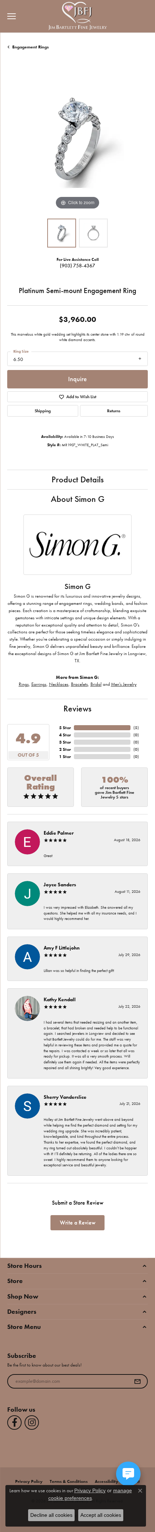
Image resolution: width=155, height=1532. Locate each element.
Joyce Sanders (60, 884)
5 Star (65, 728)
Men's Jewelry (124, 684)
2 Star (65, 749)
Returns (113, 411)
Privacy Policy (90, 1490)
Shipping (43, 411)
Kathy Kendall (60, 999)
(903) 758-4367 (77, 265)
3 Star (65, 742)
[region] (77, 140)
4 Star (65, 735)
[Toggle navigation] (9, 16)
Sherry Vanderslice (65, 1097)
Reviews (77, 708)
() (136, 728)
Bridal (96, 684)
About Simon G (78, 498)
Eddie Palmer (59, 833)
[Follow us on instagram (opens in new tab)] (32, 1422)
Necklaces (58, 684)
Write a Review (78, 1222)
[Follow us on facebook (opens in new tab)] (14, 1422)
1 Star (65, 756)
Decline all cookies (51, 1515)
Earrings (38, 684)
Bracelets (79, 684)
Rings (24, 684)
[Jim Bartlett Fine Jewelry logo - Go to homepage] (77, 16)
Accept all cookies (100, 1515)
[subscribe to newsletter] (137, 1381)
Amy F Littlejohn (62, 947)
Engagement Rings (30, 47)
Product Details (78, 479)
